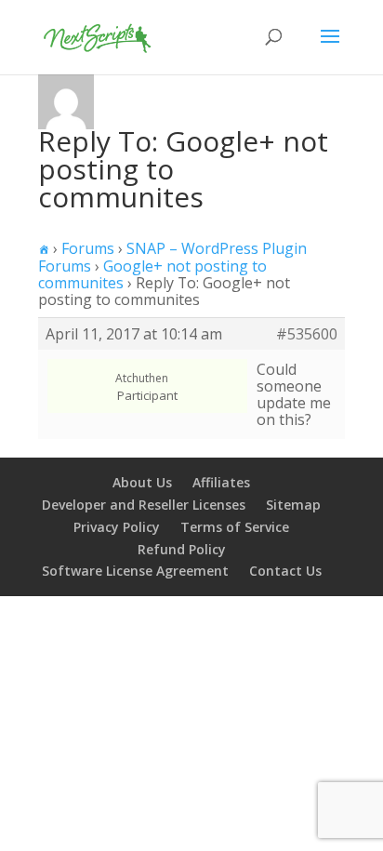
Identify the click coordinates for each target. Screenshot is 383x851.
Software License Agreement (135, 570)
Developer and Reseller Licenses (143, 504)
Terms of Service (234, 527)
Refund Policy (182, 549)
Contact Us (285, 570)
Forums (87, 248)
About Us (142, 482)
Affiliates (221, 482)
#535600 (306, 334)
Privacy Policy (116, 527)
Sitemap (293, 504)
